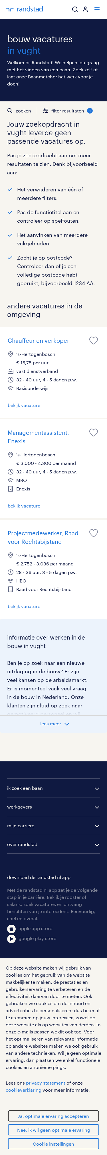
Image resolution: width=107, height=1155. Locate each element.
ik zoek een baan (25, 788)
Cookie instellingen (53, 1143)
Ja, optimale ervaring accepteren (53, 1116)
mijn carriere (20, 825)
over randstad (22, 844)
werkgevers (19, 806)
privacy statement (45, 1082)
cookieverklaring (23, 1090)
